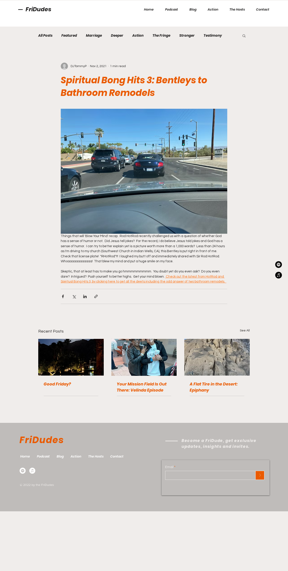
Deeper (117, 36)
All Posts (45, 36)
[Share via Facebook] (63, 296)
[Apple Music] (32, 471)
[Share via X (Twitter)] (74, 296)
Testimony (213, 36)
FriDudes (38, 9)
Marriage (94, 36)
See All (245, 330)
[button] (244, 35)
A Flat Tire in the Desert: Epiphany (214, 387)
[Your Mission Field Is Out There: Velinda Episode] (144, 357)
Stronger (187, 36)
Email (169, 467)
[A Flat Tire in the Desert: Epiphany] (217, 357)
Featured (69, 36)
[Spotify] (23, 471)
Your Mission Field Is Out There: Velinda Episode (141, 387)
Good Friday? (57, 384)
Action (138, 36)
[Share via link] (96, 296)
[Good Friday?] (71, 357)
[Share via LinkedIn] (85, 296)
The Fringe (161, 36)
